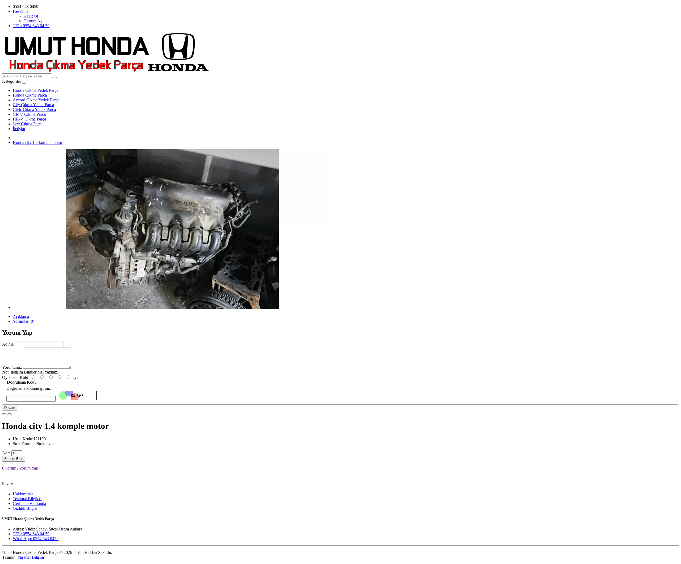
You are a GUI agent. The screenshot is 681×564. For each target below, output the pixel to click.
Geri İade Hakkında (29, 503)
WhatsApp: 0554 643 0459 (36, 538)
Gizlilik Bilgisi (25, 508)
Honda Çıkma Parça (30, 95)
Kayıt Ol (30, 16)
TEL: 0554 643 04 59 (31, 25)
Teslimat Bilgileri (27, 498)
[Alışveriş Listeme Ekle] (4, 414)
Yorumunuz (12, 367)
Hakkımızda (23, 494)
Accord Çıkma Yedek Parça (36, 100)
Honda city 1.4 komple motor (37, 142)
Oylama (8, 377)
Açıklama (21, 316)
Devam (9, 408)
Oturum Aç (32, 21)
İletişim (19, 128)
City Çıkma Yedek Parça (33, 104)
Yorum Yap (28, 468)
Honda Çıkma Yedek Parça (35, 90)
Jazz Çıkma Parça (28, 124)
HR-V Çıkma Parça (29, 119)
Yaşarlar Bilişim (30, 557)
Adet (6, 453)
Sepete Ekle (13, 459)
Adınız (8, 344)
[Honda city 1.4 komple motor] (172, 307)
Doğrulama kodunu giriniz (28, 388)
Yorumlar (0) (23, 321)
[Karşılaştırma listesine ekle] (9, 414)
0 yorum (9, 468)
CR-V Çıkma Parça (29, 114)
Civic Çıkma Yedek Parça (34, 109)
